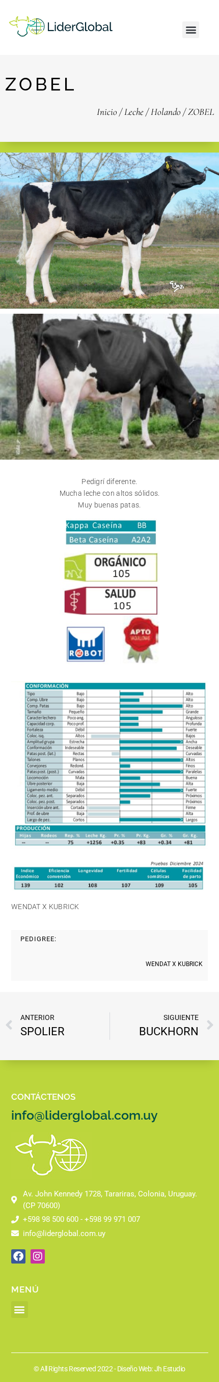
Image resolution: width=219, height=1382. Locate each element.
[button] (190, 29)
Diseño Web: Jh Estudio (151, 1369)
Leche (134, 111)
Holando (166, 111)
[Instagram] (38, 1256)
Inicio (107, 111)
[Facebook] (18, 1256)
